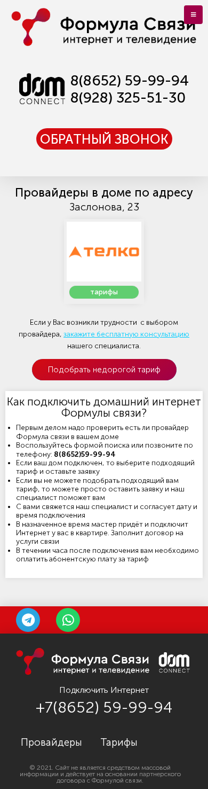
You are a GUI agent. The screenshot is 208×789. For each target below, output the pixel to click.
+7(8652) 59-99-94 (104, 707)
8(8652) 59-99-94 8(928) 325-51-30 (129, 89)
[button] (104, 139)
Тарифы (119, 742)
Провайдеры (51, 742)
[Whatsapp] (68, 620)
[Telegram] (28, 620)
